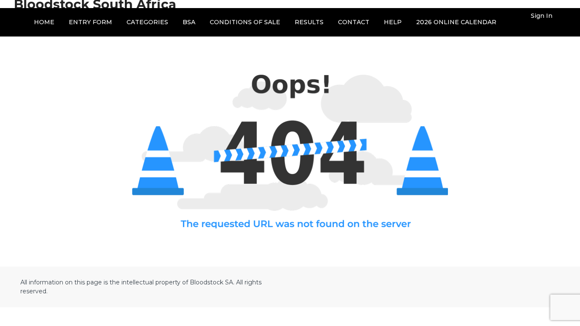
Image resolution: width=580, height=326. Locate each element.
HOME (44, 22)
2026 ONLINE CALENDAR (456, 22)
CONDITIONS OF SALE (245, 22)
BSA (189, 22)
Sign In (541, 16)
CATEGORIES (147, 22)
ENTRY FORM (90, 22)
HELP (393, 22)
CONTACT (353, 22)
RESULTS (309, 22)
